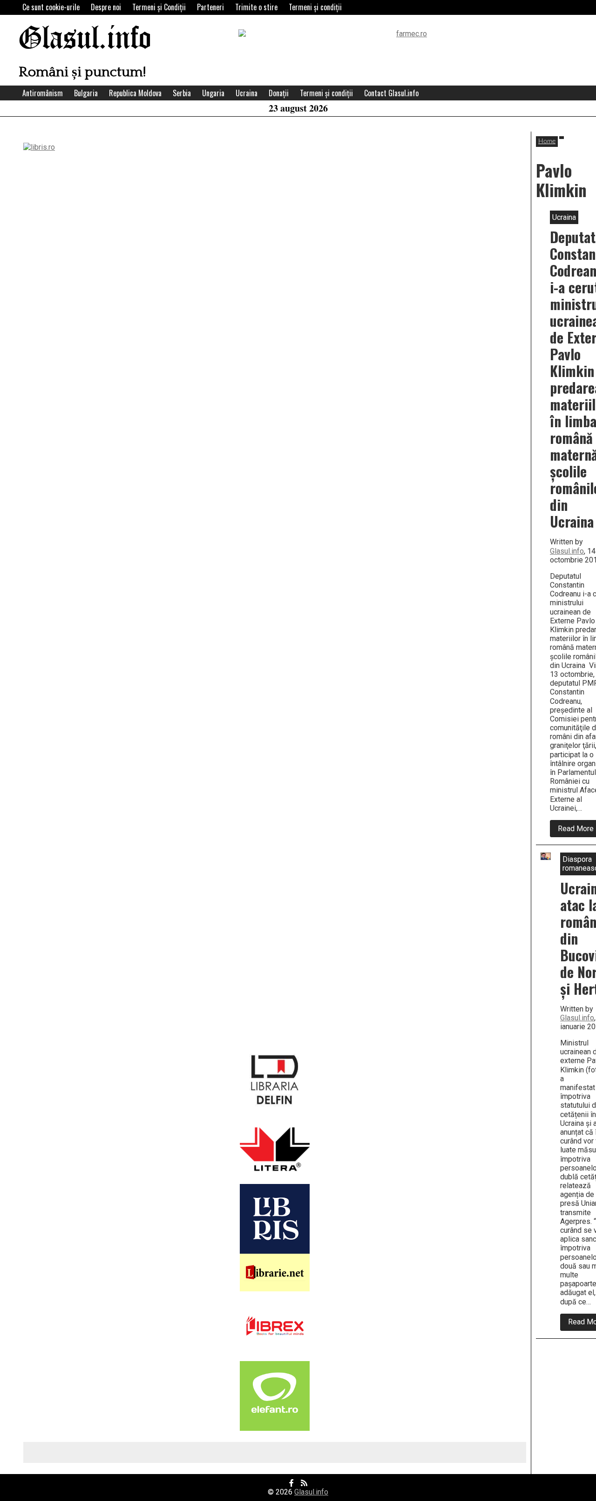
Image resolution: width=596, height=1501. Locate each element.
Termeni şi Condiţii (159, 7)
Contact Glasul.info (391, 93)
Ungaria (213, 93)
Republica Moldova (135, 93)
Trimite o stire (256, 7)
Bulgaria (86, 93)
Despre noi (106, 7)
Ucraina (246, 93)
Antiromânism (42, 93)
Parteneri (210, 7)
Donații (279, 93)
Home (546, 141)
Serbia (182, 93)
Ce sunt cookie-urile (51, 7)
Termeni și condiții (315, 7)
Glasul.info (85, 39)
